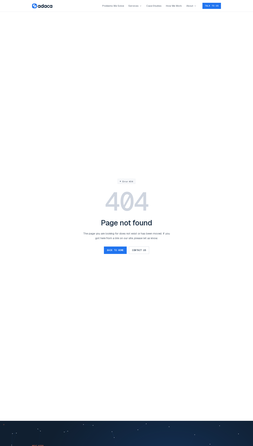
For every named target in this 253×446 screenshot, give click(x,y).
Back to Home (115, 250)
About (189, 5)
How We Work (174, 5)
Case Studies (154, 5)
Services (133, 5)
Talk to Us (212, 5)
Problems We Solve (113, 5)
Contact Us (139, 250)
